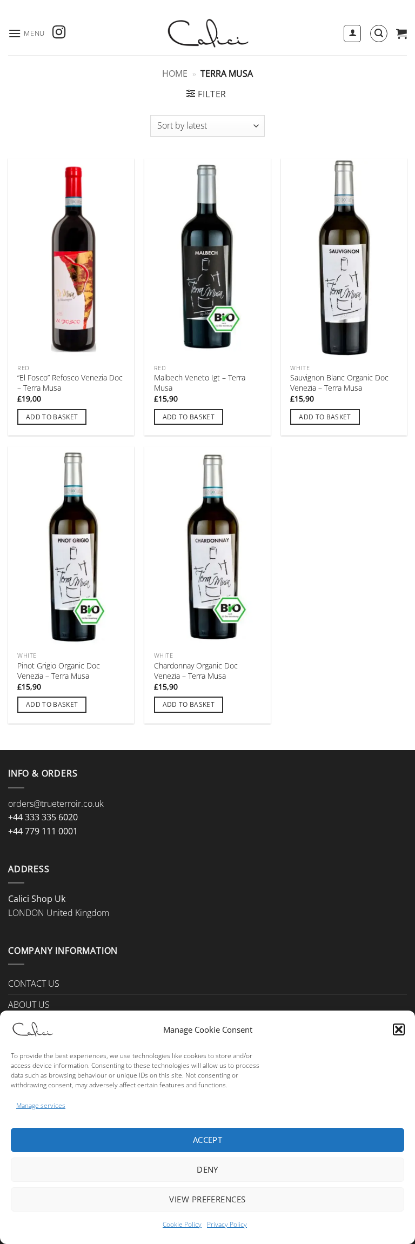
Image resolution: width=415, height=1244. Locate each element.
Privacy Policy (227, 1224)
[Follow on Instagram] (58, 33)
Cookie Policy (182, 1224)
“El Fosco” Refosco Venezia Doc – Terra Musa (70, 383)
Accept (208, 1139)
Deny (207, 1169)
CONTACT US (33, 983)
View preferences (207, 1199)
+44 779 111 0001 (43, 831)
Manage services (40, 1105)
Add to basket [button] (52, 417)
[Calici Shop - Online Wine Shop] (207, 33)
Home (175, 73)
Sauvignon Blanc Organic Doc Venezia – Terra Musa (339, 383)
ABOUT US (29, 1005)
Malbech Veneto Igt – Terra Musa (199, 383)
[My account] (352, 33)
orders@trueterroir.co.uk (56, 804)
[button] (398, 1029)
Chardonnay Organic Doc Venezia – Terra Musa (196, 671)
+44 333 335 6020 (43, 817)
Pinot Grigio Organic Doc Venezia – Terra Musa (58, 671)
